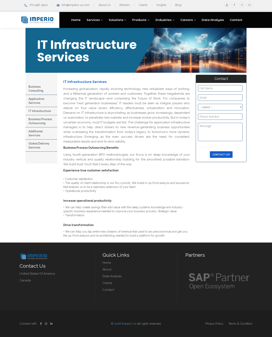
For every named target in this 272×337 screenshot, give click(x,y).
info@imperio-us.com (76, 5)
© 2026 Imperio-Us (123, 323)
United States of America (37, 273)
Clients (143, 5)
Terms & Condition (240, 323)
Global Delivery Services (39, 145)
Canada (25, 280)
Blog (178, 5)
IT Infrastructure (39, 111)
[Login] (227, 5)
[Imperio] (38, 19)
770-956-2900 (38, 5)
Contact (236, 20)
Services (93, 20)
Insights (161, 5)
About (107, 269)
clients (107, 283)
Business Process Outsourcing (40, 121)
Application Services (36, 100)
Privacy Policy (214, 323)
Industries (163, 20)
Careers (186, 20)
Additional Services (35, 133)
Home (76, 20)
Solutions (116, 20)
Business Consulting (35, 88)
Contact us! (221, 154)
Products (139, 20)
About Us (105, 5)
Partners (124, 5)
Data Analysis (213, 20)
